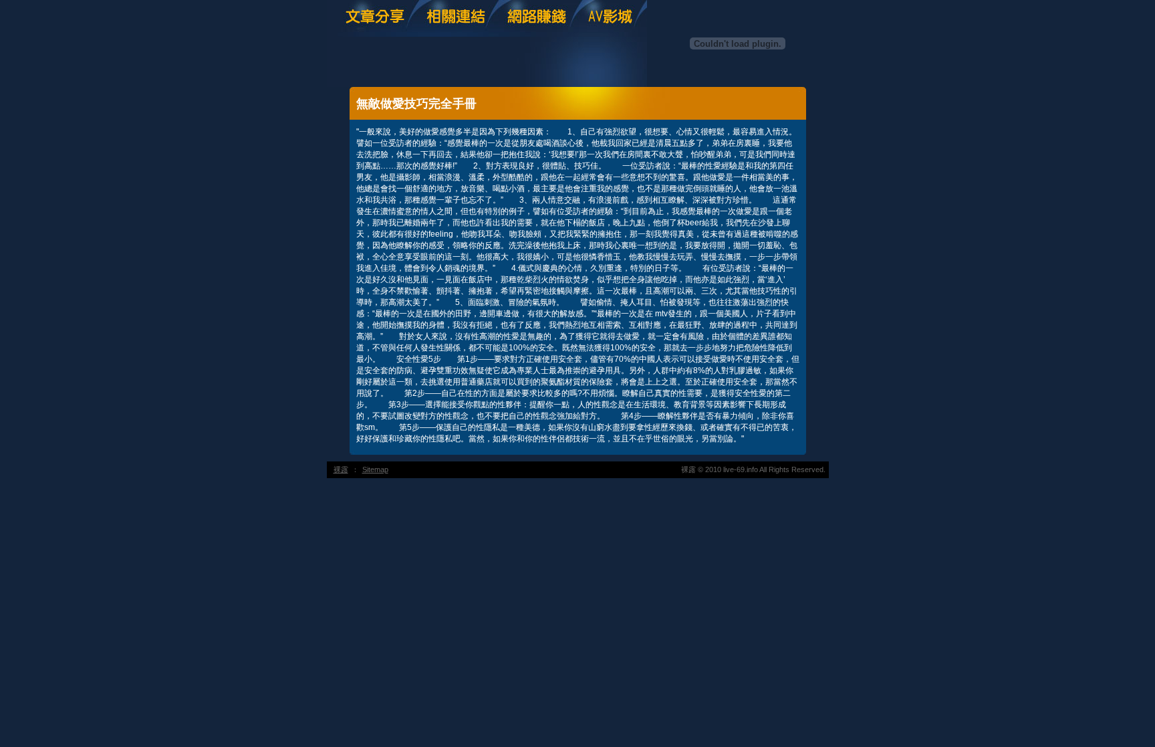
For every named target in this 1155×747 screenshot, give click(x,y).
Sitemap (375, 469)
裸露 (341, 469)
